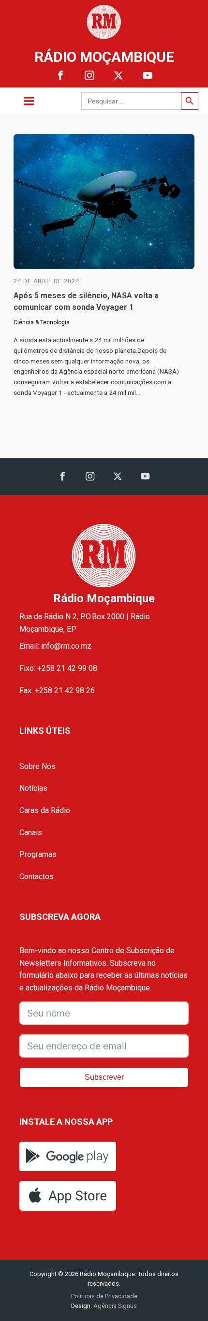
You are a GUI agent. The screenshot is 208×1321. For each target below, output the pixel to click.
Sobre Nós (37, 766)
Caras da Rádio (44, 810)
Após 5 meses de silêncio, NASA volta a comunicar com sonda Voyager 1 (86, 301)
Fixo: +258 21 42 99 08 (58, 668)
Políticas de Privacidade (104, 1296)
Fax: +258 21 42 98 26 (57, 690)
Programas (38, 854)
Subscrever (104, 1077)
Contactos (36, 876)
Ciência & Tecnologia (42, 322)
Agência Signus (114, 1305)
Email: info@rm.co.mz (55, 646)
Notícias (33, 788)
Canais (30, 832)
